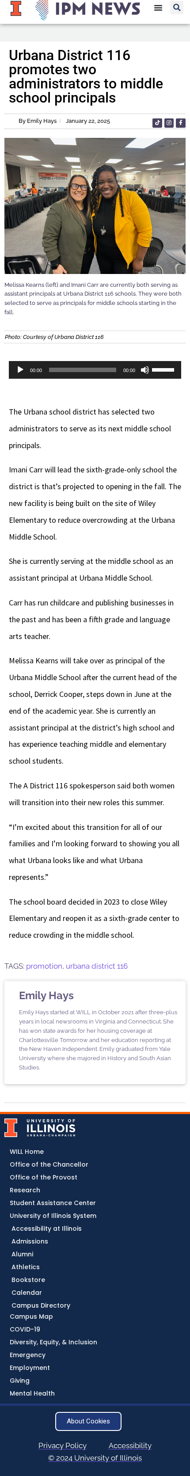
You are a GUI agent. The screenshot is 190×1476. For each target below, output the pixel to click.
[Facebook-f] (181, 123)
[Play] (20, 369)
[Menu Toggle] (158, 7)
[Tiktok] (157, 123)
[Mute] (145, 369)
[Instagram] (169, 123)
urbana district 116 (97, 966)
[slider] (164, 369)
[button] (176, 7)
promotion (44, 966)
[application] (95, 370)
